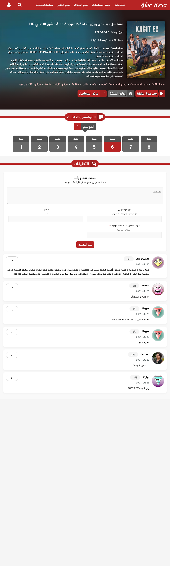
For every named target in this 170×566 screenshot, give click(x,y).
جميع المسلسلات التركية (113, 84)
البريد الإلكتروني (124, 209)
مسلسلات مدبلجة (44, 5)
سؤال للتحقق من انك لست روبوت (124, 226)
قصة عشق (119, 5)
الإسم (46, 209)
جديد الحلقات (158, 84)
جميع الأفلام (63, 5)
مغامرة (75, 84)
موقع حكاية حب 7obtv (56, 84)
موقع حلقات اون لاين (30, 84)
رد (12, 259)
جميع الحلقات (81, 5)
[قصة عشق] (154, 5)
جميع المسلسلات (101, 5)
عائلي (85, 84)
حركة (94, 84)
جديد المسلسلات (139, 84)
